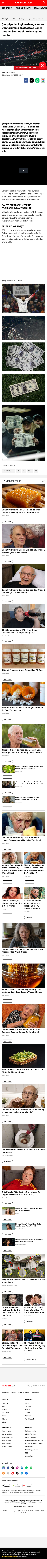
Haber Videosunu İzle (26, 68)
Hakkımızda (5, 1392)
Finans (27, 1409)
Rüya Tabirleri (6, 1443)
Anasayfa (5, 19)
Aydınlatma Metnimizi (9, 1556)
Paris (24, 471)
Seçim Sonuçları (7, 1437)
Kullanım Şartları (30, 1431)
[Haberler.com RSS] (3, 1473)
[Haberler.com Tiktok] (17, 1473)
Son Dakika (5, 1413)
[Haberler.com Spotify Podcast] (31, 1468)
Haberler (5, 1400)
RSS (26, 1453)
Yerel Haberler (30, 1419)
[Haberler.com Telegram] (22, 1473)
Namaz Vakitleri (7, 1434)
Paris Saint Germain (8, 471)
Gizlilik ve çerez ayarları (10, 1511)
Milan (18, 471)
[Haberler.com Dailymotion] (26, 1473)
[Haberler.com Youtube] (12, 1473)
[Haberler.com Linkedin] (22, 1468)
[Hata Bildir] (21, 1511)
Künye (27, 1392)
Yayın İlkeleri (35, 1392)
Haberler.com (6, 1427)
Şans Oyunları (6, 1440)
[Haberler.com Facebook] (8, 1468)
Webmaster (29, 1447)
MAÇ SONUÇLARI (23, 8)
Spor (13, 19)
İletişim (20, 1392)
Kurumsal (28, 1427)
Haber (16, 1506)
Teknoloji (28, 1406)
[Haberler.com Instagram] (17, 1468)
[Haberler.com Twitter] (12, 1468)
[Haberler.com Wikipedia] (8, 1473)
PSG (36, 471)
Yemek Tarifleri (7, 1447)
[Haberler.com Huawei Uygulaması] (27, 1485)
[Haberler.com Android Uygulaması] (16, 1485)
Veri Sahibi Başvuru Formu (34, 1443)
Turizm (27, 1413)
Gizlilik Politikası (30, 1434)
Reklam (13, 1392)
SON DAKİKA (7, 8)
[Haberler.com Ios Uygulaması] (6, 1485)
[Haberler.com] (9, 1386)
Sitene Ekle (29, 1456)
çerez (39, 1551)
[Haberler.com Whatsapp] (26, 1468)
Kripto (4, 1416)
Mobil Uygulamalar (31, 1450)
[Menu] (3, 2)
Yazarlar (28, 1416)
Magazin (4, 1409)
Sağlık (27, 1403)
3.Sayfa (4, 1419)
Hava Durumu (6, 1431)
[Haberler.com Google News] (3, 1468)
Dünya (30, 471)
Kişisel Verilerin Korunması (34, 1440)
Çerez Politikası (30, 1437)
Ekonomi (5, 1403)
